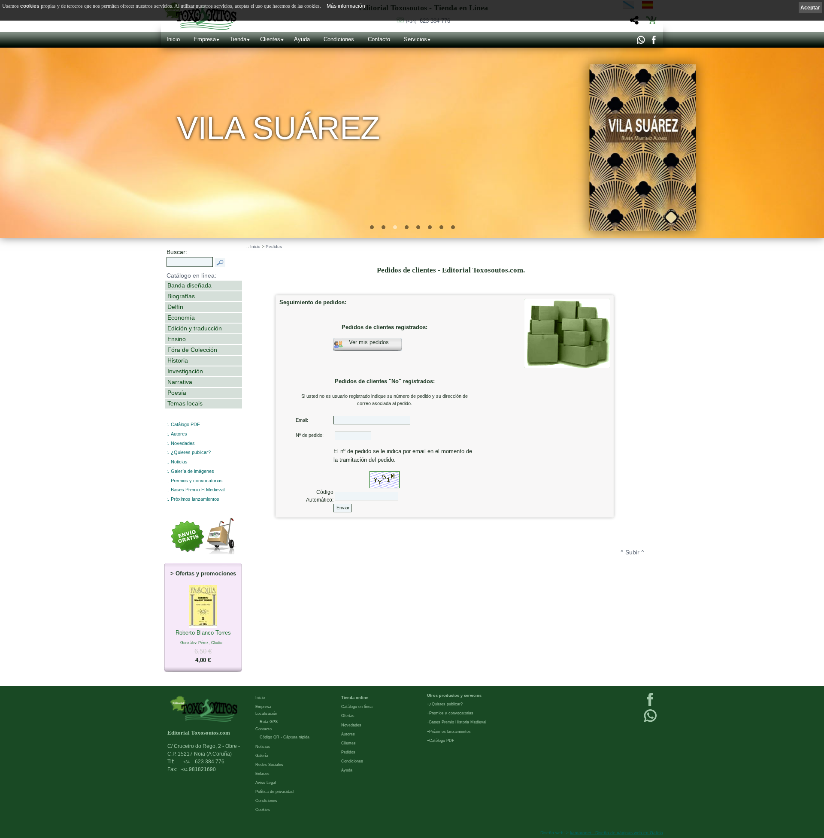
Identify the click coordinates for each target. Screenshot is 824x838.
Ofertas (347, 716)
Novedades (183, 443)
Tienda (238, 39)
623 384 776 (428, 21)
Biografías (181, 296)
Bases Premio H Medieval (197, 489)
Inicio (173, 39)
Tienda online (354, 698)
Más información (346, 6)
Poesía (176, 392)
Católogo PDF (441, 740)
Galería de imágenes (192, 471)
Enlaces (262, 773)
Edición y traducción (194, 328)
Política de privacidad (274, 792)
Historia (177, 360)
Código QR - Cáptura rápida (284, 737)
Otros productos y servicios (454, 695)
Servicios (415, 39)
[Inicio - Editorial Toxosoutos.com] (204, 709)
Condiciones (339, 39)
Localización (266, 713)
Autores (179, 433)
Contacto (379, 39)
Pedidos (274, 246)
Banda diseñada (189, 285)
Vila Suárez (278, 128)
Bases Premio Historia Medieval (457, 722)
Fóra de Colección (192, 349)
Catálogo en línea (357, 707)
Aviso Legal (265, 783)
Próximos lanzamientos (195, 499)
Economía (181, 317)
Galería (261, 755)
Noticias (179, 461)
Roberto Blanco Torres (203, 646)
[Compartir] (633, 22)
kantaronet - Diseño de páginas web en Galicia (616, 832)
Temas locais (185, 403)
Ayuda (302, 39)
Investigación (185, 371)
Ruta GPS (269, 722)
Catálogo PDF (185, 424)
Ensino (176, 339)
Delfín (175, 306)
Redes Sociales (269, 764)
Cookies (262, 810)
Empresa (205, 39)
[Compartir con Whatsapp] (640, 42)
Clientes (270, 39)
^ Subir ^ (632, 552)
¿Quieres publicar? (191, 452)
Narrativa (179, 381)
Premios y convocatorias (197, 480)
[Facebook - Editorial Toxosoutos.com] (653, 42)
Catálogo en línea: (191, 275)
